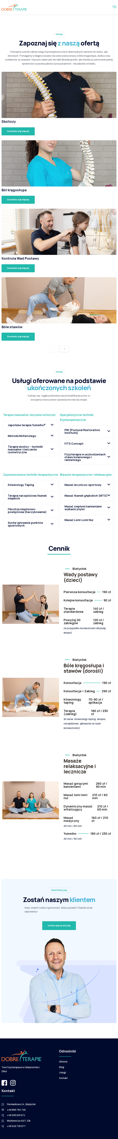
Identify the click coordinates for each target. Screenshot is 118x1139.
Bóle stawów (12, 327)
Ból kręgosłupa (14, 190)
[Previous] (54, 349)
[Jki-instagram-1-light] (13, 1083)
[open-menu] (114, 7)
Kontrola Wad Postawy (20, 258)
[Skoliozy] (59, 95)
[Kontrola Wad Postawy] (59, 232)
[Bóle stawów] (59, 300)
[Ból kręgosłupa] (59, 163)
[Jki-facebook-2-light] (4, 1083)
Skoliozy (9, 121)
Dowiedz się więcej (18, 131)
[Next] (64, 349)
